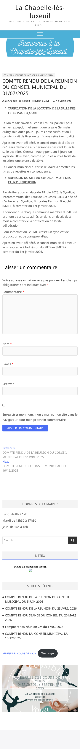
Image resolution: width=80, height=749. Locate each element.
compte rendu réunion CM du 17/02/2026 (34, 627)
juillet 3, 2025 (42, 100)
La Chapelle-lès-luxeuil (40, 11)
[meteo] (30, 571)
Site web (8, 384)
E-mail (7, 364)
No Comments (63, 100)
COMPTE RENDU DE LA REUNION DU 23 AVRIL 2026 (41, 608)
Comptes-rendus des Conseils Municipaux (28, 75)
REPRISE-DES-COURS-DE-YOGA (19, 653)
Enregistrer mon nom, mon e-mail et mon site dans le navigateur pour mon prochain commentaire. (40, 417)
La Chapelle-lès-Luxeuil (17, 100)
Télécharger (47, 653)
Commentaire (13, 292)
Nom (7, 344)
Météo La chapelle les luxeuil (30, 566)
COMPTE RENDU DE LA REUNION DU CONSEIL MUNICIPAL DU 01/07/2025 (39, 87)
